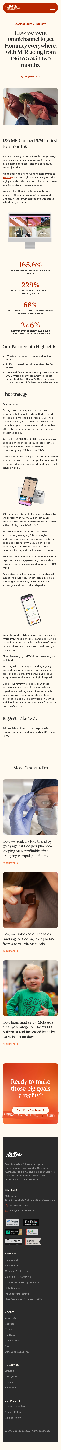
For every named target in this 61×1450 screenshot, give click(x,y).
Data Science (12, 1288)
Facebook (11, 1387)
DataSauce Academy (17, 1352)
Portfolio (10, 1335)
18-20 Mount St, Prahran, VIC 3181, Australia (30, 1200)
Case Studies (12, 1340)
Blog (7, 1346)
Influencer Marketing (17, 1293)
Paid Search (12, 1265)
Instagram (11, 1376)
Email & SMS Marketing (18, 1277)
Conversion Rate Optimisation (22, 1282)
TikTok (9, 1382)
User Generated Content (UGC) (23, 1299)
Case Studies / (25, 24)
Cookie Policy (13, 1418)
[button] (52, 8)
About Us (10, 1318)
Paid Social (11, 1260)
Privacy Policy (13, 1412)
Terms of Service (15, 1406)
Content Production (16, 1271)
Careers (9, 1323)
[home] (15, 8)
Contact (10, 1329)
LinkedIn (10, 1371)
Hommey (8, 177)
